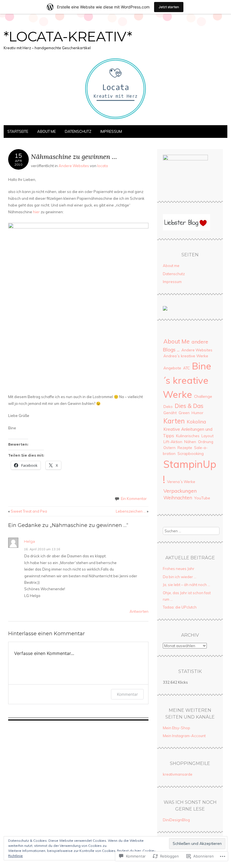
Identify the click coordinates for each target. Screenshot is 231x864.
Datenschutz (78, 131)
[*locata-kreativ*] (115, 122)
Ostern (169, 447)
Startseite (17, 131)
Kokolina (196, 422)
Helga (29, 541)
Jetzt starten (169, 7)
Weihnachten (177, 498)
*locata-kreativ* (68, 36)
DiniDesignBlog (176, 820)
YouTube (202, 498)
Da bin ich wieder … (179, 576)
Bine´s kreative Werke (187, 380)
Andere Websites (74, 165)
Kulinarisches (187, 435)
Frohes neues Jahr (178, 568)
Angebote (172, 367)
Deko (168, 406)
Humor (197, 412)
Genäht (170, 412)
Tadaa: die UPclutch (180, 607)
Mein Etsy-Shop (176, 728)
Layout (207, 436)
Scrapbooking (190, 453)
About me (46, 131)
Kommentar (127, 694)
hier (36, 212)
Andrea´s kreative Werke (185, 355)
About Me (176, 341)
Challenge (203, 396)
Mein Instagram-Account (184, 735)
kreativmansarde (177, 774)
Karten (174, 421)
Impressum (111, 131)
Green (184, 412)
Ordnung (205, 441)
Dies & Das (189, 405)
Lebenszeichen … (132, 511)
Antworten (139, 611)
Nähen (190, 441)
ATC (186, 368)
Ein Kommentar (134, 498)
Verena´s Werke (181, 481)
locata (102, 165)
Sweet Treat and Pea (27, 511)
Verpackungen (180, 491)
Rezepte (184, 447)
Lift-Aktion (172, 441)
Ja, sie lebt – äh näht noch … (186, 584)
